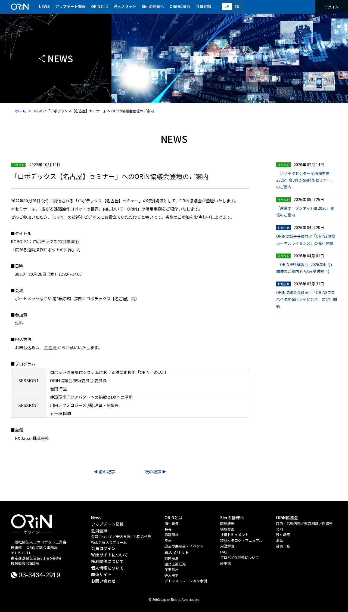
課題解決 (171, 558)
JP (227, 6)
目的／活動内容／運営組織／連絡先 (304, 523)
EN (237, 6)
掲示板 (225, 562)
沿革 (279, 540)
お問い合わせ (103, 581)
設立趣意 (283, 534)
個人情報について (107, 568)
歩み (168, 540)
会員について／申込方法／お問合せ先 (121, 536)
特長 (168, 529)
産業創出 (171, 569)
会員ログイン (103, 548)
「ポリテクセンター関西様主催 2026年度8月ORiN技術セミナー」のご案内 (305, 180)
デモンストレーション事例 (185, 580)
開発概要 (227, 523)
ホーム (20, 110)
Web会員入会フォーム (109, 542)
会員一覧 (283, 546)
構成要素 (227, 529)
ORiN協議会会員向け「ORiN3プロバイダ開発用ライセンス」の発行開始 (306, 299)
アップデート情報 (70, 6)
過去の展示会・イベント (183, 546)
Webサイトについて (109, 555)
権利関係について (107, 561)
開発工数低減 (175, 564)
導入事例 (171, 575)
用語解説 (227, 546)
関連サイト (101, 574)
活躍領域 (171, 534)
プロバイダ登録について (239, 557)
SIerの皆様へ (153, 6)
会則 (279, 529)
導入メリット (124, 6)
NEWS (44, 6)
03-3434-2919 (39, 575)
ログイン (331, 7)
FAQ (223, 551)
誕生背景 (171, 523)
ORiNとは (99, 6)
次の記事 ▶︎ (155, 471)
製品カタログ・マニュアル (241, 540)
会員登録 (203, 6)
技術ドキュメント (234, 534)
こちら (50, 347)
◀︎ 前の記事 (104, 471)
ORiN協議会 (180, 6)
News (96, 517)
